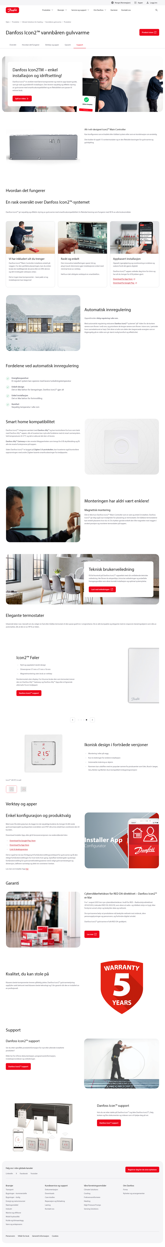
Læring (48, 1205)
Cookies (55, 1236)
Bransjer (9, 1185)
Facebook (24, 1173)
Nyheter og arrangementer (134, 1193)
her (27, 869)
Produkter (15, 22)
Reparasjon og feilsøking (55, 1201)
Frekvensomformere (92, 1197)
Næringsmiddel (12, 1205)
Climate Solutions (91, 1189)
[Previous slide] (72, 719)
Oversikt (13, 45)
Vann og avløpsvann (14, 1224)
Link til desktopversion (19, 849)
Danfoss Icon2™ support (18, 1066)
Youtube (34, 1173)
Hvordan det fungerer (30, 45)
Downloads (49, 1193)
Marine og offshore (13, 1212)
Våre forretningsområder (95, 1185)
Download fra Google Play (124, 283)
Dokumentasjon (51, 1189)
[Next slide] (92, 719)
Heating (87, 1201)
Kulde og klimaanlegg (15, 1220)
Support (79, 45)
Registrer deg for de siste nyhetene (142, 1169)
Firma (125, 1189)
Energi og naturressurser (15, 1201)
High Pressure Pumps (92, 1205)
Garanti (68, 45)
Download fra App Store (123, 279)
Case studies (50, 1197)
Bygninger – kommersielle (16, 1193)
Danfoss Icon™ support (109, 1123)
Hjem (8, 22)
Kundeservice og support (56, 1185)
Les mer (90, 934)
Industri (9, 1209)
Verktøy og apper (52, 45)
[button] (138, 3)
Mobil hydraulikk (13, 1216)
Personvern (10, 1236)
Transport (9, 1189)
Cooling (87, 1193)
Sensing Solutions (91, 1209)
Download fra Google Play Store (23, 840)
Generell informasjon (40, 1236)
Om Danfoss (128, 1185)
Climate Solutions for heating (32, 22)
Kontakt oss (49, 1209)
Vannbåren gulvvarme (53, 22)
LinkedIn (9, 1173)
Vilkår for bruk (23, 1236)
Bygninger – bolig (13, 1197)
